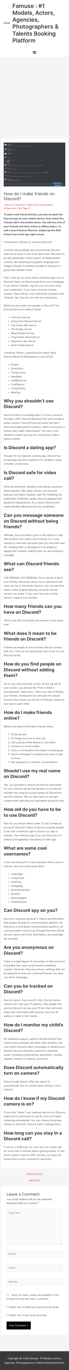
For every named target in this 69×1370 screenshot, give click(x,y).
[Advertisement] (34, 93)
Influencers (10, 208)
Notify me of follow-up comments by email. (34, 1307)
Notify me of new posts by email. (28, 1315)
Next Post (34, 1180)
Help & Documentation (40, 204)
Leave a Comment (14, 204)
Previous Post (34, 1174)
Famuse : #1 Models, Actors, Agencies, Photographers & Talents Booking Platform (35, 23)
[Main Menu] (34, 52)
